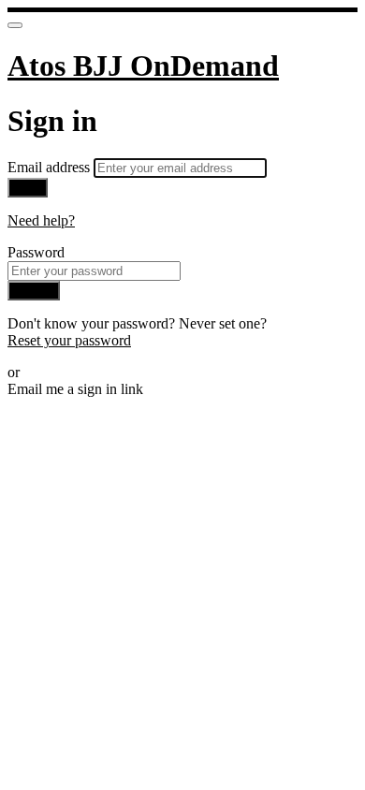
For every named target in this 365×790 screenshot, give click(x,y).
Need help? (41, 220)
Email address (50, 167)
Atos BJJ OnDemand (143, 65)
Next (27, 188)
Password (36, 252)
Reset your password (69, 340)
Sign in (33, 291)
